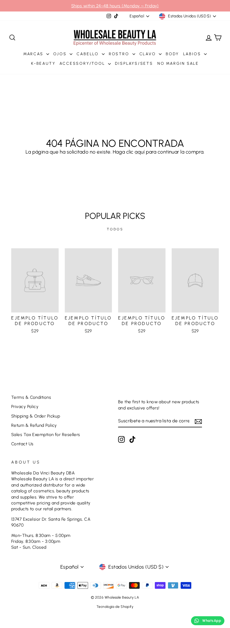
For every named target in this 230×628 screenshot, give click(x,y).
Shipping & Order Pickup (35, 416)
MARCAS (34, 54)
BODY (172, 54)
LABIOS (193, 54)
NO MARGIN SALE (178, 63)
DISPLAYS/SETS (134, 63)
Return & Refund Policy (34, 425)
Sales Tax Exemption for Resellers (45, 434)
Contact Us (22, 443)
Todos (115, 229)
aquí (139, 152)
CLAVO (148, 54)
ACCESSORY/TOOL (83, 63)
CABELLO (88, 54)
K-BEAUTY (43, 63)
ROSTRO (120, 54)
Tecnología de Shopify (115, 606)
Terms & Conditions (31, 397)
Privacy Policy (24, 406)
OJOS (60, 54)
